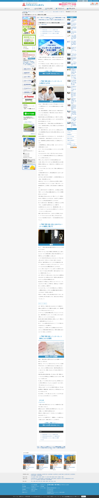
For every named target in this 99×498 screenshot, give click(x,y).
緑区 (25, 64)
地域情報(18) (69, 134)
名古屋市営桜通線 (41, 478)
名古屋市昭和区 (39, 475)
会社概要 (24, 486)
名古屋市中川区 (44, 474)
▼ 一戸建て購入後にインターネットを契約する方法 (49, 29)
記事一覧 (51, 18)
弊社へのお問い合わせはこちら (51, 73)
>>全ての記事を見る (73, 145)
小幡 (54, 481)
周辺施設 (42, 486)
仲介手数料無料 (34, 484)
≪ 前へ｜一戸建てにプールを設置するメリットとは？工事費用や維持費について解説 (51, 17)
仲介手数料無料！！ (26, 62)
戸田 (31, 481)
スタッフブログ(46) (70, 136)
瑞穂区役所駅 (41, 468)
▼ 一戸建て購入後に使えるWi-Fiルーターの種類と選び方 (50, 31)
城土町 (34, 467)
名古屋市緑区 (39, 474)
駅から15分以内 (34, 489)
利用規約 (24, 489)
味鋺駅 (54, 468)
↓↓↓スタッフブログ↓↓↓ (28, 122)
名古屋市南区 (50, 474)
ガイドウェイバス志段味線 (35, 479)
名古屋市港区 (72, 474)
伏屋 (39, 481)
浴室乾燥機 (31, 61)
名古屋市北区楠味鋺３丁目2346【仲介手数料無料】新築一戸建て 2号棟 (62, 454)
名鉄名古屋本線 (53, 478)
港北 (41, 481)
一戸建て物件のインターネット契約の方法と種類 (49, 22)
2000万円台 (34, 487)
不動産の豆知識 (43, 24)
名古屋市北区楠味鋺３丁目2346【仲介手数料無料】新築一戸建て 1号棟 (76, 454)
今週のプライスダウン (35, 486)
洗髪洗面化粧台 (28, 63)
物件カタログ (25, 492)
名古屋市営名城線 (47, 478)
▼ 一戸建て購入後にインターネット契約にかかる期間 (50, 33)
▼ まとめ (42, 35)
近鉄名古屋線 (43, 479)
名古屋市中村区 (67, 474)
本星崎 (44, 481)
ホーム (24, 484)
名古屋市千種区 (61, 474)
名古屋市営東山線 (34, 478)
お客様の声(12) (69, 130)
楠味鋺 (60, 467)
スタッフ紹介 (43, 487)
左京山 (52, 481)
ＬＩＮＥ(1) (69, 142)
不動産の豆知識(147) (70, 140)
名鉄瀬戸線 (59, 478)
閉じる (83, 496)
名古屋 (24, 61)
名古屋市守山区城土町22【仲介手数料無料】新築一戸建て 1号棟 (34, 454)
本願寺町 (47, 467)
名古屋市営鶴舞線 (49, 479)
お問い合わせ (43, 484)
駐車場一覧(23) (69, 138)
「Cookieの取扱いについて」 (68, 496)
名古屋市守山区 (30, 467)
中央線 (62, 478)
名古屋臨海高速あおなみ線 (68, 478)
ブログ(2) (68, 132)
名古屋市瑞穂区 (43, 467)
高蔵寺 (47, 481)
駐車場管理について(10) (71, 144)
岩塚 (49, 481)
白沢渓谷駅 (27, 468)
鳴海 (37, 481)
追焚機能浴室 (29, 64)
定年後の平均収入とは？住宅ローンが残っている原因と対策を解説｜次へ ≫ (51, 19)
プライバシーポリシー (26, 487)
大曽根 (34, 481)
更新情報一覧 (33, 133)
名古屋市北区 (57, 467)
